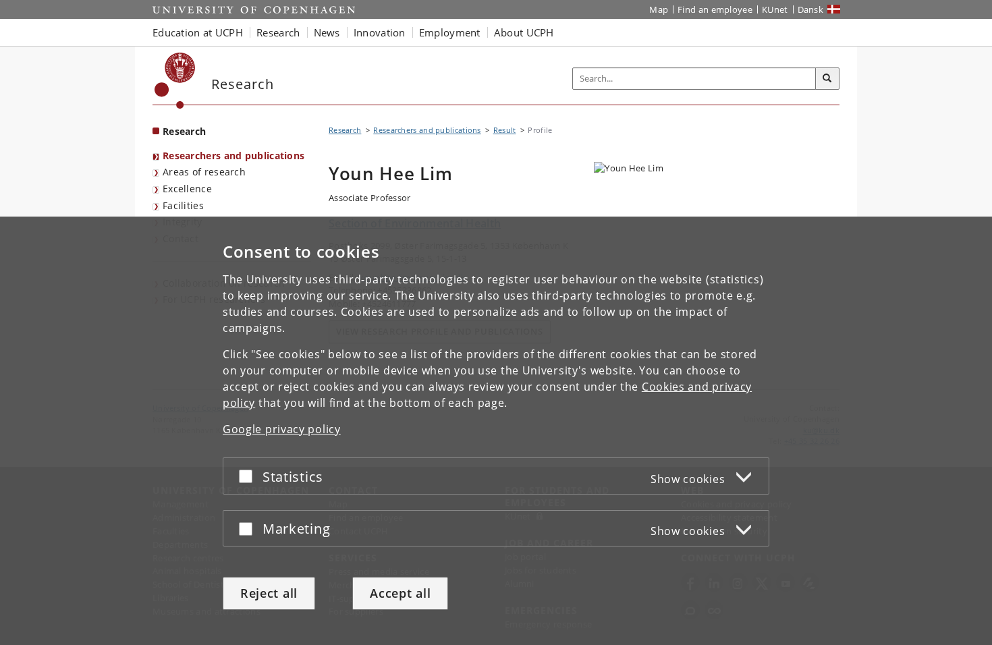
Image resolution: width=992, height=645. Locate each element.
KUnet (775, 9)
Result (504, 130)
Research (184, 131)
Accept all (400, 593)
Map (658, 9)
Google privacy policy (282, 429)
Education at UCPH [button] (198, 32)
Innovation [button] (380, 32)
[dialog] (496, 431)
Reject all (269, 593)
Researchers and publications (233, 155)
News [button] (327, 32)
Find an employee (715, 9)
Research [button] (278, 32)
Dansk (811, 9)
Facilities (183, 205)
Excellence (187, 188)
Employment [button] (449, 32)
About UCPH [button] (524, 32)
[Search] (827, 78)
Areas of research (204, 171)
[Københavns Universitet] (175, 81)
